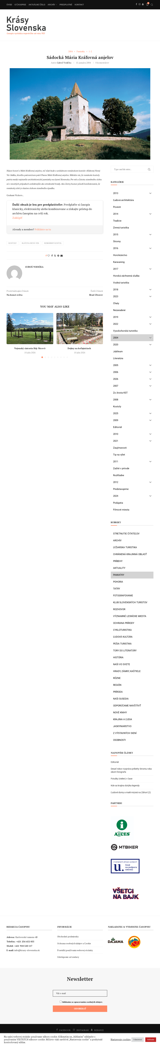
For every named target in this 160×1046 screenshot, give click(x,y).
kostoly (13, 243)
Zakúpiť (17, 218)
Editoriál (115, 762)
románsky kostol (53, 243)
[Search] (151, 4)
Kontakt (79, 5)
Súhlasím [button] (150, 1039)
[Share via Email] (61, 255)
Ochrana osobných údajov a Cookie (74, 943)
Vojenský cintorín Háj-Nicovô (29, 348)
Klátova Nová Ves (30, 243)
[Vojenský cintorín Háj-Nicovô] (30, 328)
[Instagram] (139, 7)
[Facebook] (136, 7)
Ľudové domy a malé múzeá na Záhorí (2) (131, 792)
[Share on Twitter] (55, 255)
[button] (10, 335)
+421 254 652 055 (25, 941)
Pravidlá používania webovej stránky (75, 950)
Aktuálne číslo (37, 5)
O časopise (20, 5)
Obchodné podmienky (68, 936)
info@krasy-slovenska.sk (27, 950)
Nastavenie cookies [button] (121, 1039)
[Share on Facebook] (52, 255)
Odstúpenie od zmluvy (68, 956)
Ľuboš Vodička (64, 62)
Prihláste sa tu (43, 229)
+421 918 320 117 (23, 945)
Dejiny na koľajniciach (80, 348)
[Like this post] (49, 255)
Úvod (9, 5)
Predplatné (66, 5)
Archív (51, 5)
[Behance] (143, 7)
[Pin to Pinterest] (58, 255)
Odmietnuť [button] (137, 1039)
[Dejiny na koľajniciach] (79, 328)
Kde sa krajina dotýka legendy (125, 785)
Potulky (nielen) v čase (121, 778)
